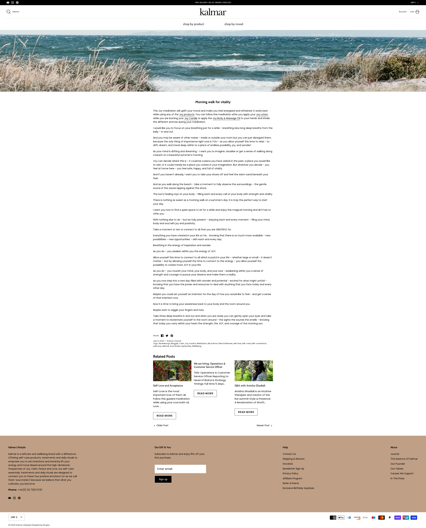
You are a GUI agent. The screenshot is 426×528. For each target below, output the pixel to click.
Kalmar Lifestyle (23, 525)
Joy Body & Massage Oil (226, 118)
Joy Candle (190, 118)
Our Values (397, 468)
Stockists (288, 463)
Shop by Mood (233, 24)
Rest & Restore (225, 343)
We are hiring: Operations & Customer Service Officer (209, 365)
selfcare (157, 346)
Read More (165, 415)
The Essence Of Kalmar (404, 458)
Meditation (202, 343)
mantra (192, 343)
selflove (165, 346)
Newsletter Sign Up (293, 468)
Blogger (174, 343)
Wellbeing (196, 346)
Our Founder (398, 463)
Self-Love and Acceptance (168, 385)
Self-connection (258, 343)
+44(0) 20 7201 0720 (30, 489)
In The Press (397, 478)
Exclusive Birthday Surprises (298, 488)
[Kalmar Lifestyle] (213, 11)
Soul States (175, 346)
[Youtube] (8, 2)
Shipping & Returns (294, 458)
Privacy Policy (290, 473)
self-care (246, 343)
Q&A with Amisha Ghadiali (250, 385)
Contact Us (289, 454)
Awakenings (164, 343)
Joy (186, 343)
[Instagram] (12, 2)
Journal (395, 454)
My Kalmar (213, 343)
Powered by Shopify (41, 525)
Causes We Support (402, 473)
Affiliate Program (292, 478)
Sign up (163, 479)
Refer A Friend (291, 483)
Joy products (186, 114)
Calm (181, 343)
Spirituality (186, 346)
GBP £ (413, 2)
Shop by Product (193, 24)
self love (237, 343)
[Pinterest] (17, 2)
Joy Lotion (262, 114)
